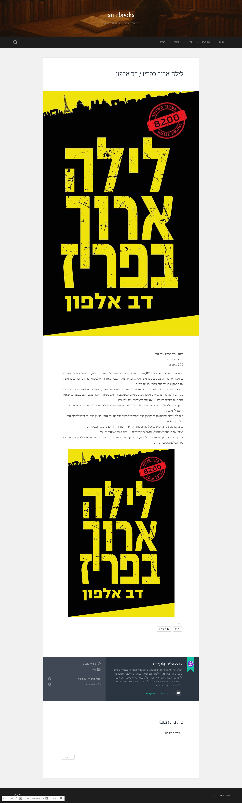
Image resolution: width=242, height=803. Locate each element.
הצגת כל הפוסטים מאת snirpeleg (157, 693)
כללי (94, 669)
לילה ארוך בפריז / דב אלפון (149, 74)
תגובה (68, 757)
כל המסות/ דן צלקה (91, 684)
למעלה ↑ (16, 795)
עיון (191, 42)
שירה (162, 42)
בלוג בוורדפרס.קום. (221, 795)
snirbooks (121, 14)
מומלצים (206, 42)
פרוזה (177, 42)
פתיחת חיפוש (15, 42)
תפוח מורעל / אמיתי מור (89, 678)
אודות (222, 42)
